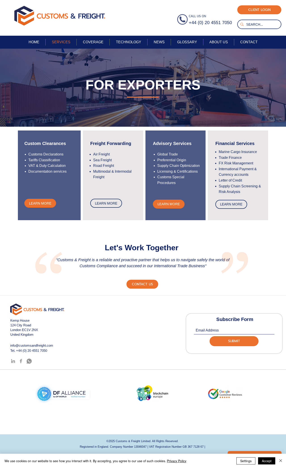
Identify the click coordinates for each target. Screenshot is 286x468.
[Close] (280, 460)
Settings (246, 461)
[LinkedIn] (13, 361)
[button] (142, 284)
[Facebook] (21, 361)
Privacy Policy (176, 461)
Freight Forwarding (110, 143)
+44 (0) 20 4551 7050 (31, 350)
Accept (266, 461)
